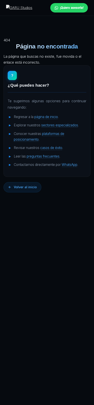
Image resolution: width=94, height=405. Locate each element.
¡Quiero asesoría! (72, 7)
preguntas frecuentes (43, 156)
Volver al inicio (25, 187)
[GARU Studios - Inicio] (19, 8)
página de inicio (46, 117)
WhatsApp (69, 165)
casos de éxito (51, 148)
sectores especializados (59, 125)
